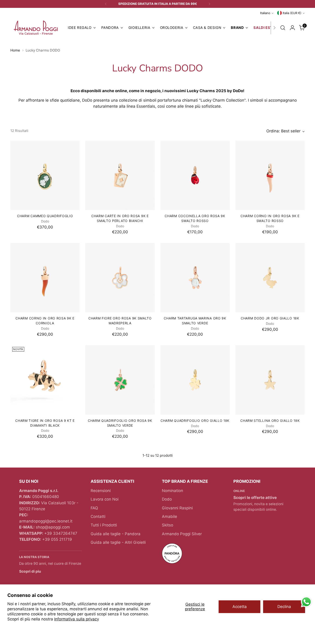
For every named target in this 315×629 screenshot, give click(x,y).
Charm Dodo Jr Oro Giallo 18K (270, 318)
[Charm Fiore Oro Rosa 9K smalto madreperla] (120, 277)
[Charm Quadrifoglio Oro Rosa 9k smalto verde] (120, 379)
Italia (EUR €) (292, 13)
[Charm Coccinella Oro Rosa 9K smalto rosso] (195, 175)
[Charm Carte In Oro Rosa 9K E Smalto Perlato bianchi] (120, 175)
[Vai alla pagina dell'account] (292, 27)
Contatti (98, 516)
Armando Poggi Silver (182, 534)
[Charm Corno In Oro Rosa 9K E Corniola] (45, 277)
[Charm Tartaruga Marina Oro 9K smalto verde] (195, 277)
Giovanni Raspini (177, 508)
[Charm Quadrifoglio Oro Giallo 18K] (195, 379)
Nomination (172, 490)
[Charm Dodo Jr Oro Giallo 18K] (270, 277)
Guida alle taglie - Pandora (115, 534)
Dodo (167, 499)
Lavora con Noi (105, 499)
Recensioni (101, 490)
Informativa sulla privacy (76, 619)
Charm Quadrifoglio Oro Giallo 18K (194, 420)
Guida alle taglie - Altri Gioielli (118, 542)
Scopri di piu (30, 571)
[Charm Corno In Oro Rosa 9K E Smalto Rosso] (270, 175)
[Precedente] (106, 4)
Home (15, 50)
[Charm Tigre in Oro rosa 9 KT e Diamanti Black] (45, 379)
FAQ (94, 508)
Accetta (239, 606)
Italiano (265, 13)
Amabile (169, 516)
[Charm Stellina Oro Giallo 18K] (270, 379)
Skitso (167, 525)
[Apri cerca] (282, 27)
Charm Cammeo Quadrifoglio (45, 216)
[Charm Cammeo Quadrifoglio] (45, 175)
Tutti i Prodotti (104, 525)
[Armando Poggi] (35, 28)
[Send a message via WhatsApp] (306, 602)
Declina (284, 606)
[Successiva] (209, 4)
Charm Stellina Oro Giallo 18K (270, 420)
